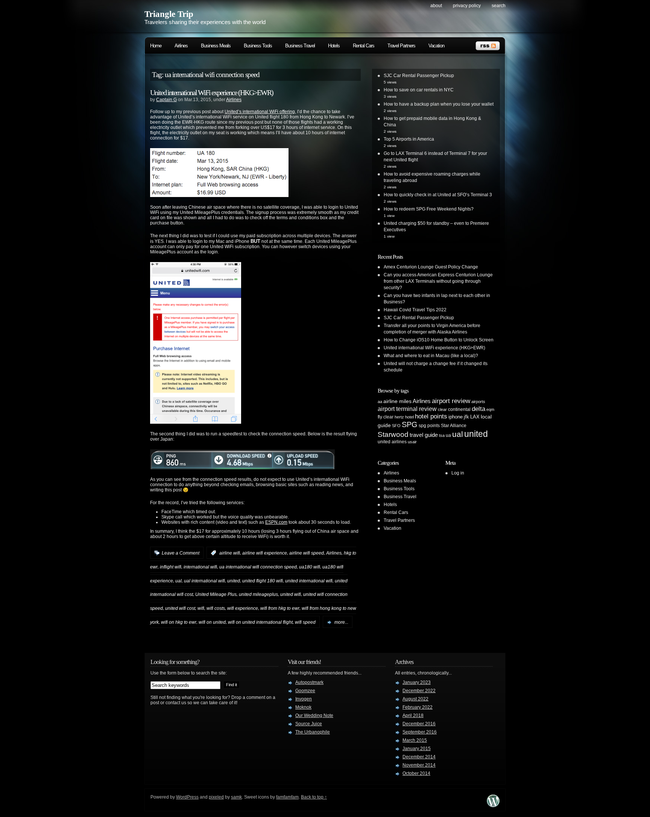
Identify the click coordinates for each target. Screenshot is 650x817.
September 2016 (419, 732)
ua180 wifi (309, 567)
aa (380, 401)
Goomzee (305, 690)
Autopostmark (309, 682)
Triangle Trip (168, 14)
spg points (429, 425)
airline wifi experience (264, 553)
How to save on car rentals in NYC (419, 89)
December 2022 (419, 690)
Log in (457, 473)
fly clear (385, 417)
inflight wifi (170, 567)
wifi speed (305, 622)
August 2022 (415, 699)
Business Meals (216, 46)
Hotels (334, 46)
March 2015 (414, 740)
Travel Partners (401, 46)
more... (341, 622)
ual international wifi (204, 580)
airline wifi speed (306, 553)
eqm (490, 409)
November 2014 (419, 765)
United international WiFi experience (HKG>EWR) (211, 92)
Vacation (436, 46)
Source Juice (308, 723)
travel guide (424, 435)
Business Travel (300, 46)
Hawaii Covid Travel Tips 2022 (415, 309)
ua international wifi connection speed (258, 567)
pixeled (216, 797)
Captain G (166, 99)
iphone (455, 417)
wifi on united (212, 622)
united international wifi (309, 580)
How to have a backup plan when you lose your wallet (439, 104)
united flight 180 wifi (262, 580)
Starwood (393, 434)
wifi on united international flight (260, 622)
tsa (442, 435)
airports (478, 401)
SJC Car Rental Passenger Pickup (419, 75)
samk (236, 797)
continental (459, 409)
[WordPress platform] (493, 805)
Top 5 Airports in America (409, 139)
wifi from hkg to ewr (279, 608)
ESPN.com (276, 522)
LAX (475, 417)
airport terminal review (407, 408)
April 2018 (413, 715)
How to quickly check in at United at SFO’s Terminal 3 (438, 194)
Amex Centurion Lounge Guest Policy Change (431, 267)
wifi (200, 608)
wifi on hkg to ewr (178, 622)
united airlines (392, 441)
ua (448, 435)
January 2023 (416, 682)
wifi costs (216, 608)
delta (478, 408)
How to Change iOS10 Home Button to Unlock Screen (439, 340)
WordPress (187, 797)
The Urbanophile (312, 732)
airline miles (397, 401)
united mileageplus (258, 594)
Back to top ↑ (314, 797)
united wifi (290, 594)
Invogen (303, 699)
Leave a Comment (180, 553)
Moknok (303, 707)
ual (178, 580)
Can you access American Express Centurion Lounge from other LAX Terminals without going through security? (438, 281)
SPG (410, 424)
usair (412, 442)
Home (155, 46)
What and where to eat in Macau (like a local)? (431, 355)
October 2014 (416, 773)
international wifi (200, 567)
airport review (451, 401)
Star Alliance (453, 425)
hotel (409, 417)
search (499, 5)
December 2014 (419, 756)
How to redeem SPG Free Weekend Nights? (429, 209)
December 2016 (419, 723)
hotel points (431, 416)
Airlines (181, 46)
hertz (399, 417)
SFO (396, 425)
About (436, 5)
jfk (466, 417)
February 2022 (417, 707)
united (233, 580)
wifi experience (242, 608)
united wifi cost (180, 608)
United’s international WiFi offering (260, 111)
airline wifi (229, 553)
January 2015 (416, 748)
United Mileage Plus (216, 594)
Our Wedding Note (314, 715)
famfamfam (287, 797)
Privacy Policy (467, 5)
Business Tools (258, 46)
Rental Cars (363, 46)
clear (442, 409)
